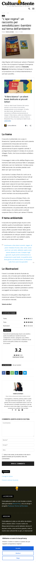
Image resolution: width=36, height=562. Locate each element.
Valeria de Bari (10, 32)
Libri (8, 13)
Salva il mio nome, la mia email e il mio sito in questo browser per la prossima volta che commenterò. (16, 456)
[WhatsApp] (12, 373)
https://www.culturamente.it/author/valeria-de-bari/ (18, 396)
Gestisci (18, 553)
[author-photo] (18, 391)
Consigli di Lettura (7, 476)
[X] (8, 373)
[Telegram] (25, 373)
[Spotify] (23, 410)
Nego (18, 558)
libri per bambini (17, 365)
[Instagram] (16, 410)
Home (3, 13)
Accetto (18, 548)
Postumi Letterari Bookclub (10, 480)
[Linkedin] (16, 373)
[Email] (21, 373)
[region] (18, 548)
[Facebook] (4, 373)
